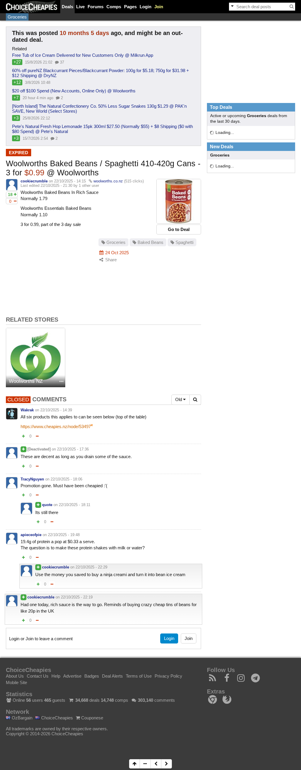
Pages (130, 6)
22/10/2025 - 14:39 (56, 410)
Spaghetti (183, 242)
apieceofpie (31, 535)
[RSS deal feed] (212, 679)
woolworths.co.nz (108, 181)
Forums (95, 6)
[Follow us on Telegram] (255, 679)
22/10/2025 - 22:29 (91, 567)
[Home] (31, 7)
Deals (67, 6)
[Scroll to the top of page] (134, 764)
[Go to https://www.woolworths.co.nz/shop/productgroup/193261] (178, 201)
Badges (91, 675)
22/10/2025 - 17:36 (73, 449)
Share (110, 259)
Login (145, 6)
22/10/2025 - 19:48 (64, 535)
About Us (15, 675)
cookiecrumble (34, 181)
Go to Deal (179, 229)
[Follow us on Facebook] (227, 679)
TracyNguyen (32, 479)
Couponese (91, 717)
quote (47, 505)
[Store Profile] (61, 382)
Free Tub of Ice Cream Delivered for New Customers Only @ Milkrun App (82, 55)
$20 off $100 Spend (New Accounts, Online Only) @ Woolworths (74, 90)
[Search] (291, 6)
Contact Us (38, 675)
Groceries (17, 16)
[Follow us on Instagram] (241, 679)
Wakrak (27, 410)
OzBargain (21, 717)
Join (158, 6)
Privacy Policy (168, 675)
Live (80, 6)
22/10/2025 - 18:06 (66, 479)
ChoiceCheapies (56, 717)
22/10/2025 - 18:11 (74, 505)
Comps (113, 6)
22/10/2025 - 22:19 (77, 597)
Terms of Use (139, 675)
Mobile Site (16, 682)
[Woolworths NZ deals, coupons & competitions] (35, 357)
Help (55, 675)
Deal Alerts (112, 675)
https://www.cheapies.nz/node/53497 (56, 426)
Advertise (72, 675)
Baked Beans (149, 242)
